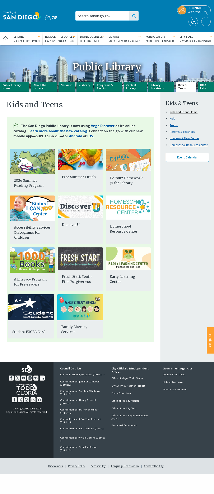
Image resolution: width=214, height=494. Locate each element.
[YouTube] (23, 378)
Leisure (19, 37)
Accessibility (98, 466)
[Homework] (128, 160)
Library (113, 37)
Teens (174, 125)
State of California (173, 381)
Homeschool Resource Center (124, 228)
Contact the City (154, 466)
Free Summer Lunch (79, 177)
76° (51, 17)
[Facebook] (11, 378)
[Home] (5, 38)
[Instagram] (29, 378)
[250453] (32, 161)
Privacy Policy (76, 466)
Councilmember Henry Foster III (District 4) (78, 402)
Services (66, 85)
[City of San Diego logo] (22, 15)
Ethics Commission (121, 393)
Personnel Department (124, 425)
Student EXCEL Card (28, 332)
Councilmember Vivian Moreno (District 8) (82, 439)
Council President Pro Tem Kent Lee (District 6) (80, 420)
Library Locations (157, 86)
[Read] (80, 307)
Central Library (131, 86)
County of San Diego (174, 374)
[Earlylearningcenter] (128, 258)
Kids (172, 118)
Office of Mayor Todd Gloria (127, 378)
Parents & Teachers (182, 132)
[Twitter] (17, 378)
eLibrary (84, 85)
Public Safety (155, 37)
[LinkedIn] (42, 378)
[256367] (80, 159)
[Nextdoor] (35, 378)
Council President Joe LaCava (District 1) (82, 374)
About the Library (39, 86)
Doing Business (91, 37)
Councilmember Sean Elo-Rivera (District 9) (78, 448)
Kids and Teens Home (183, 112)
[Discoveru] (80, 207)
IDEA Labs (203, 86)
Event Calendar (187, 157)
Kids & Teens (182, 86)
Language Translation (125, 466)
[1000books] (32, 259)
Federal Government (175, 389)
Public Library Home (12, 86)
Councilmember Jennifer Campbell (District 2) (79, 383)
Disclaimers (55, 466)
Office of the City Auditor (125, 400)
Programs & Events (105, 86)
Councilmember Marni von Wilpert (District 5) (79, 411)
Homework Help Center (184, 138)
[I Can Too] (32, 208)
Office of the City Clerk (124, 408)
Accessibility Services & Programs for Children (32, 232)
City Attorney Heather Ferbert (128, 385)
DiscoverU (70, 225)
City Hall (186, 37)
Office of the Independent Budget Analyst (130, 417)
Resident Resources (59, 37)
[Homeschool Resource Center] (128, 208)
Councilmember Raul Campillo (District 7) (82, 430)
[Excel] (31, 307)
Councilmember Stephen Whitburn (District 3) (80, 392)
